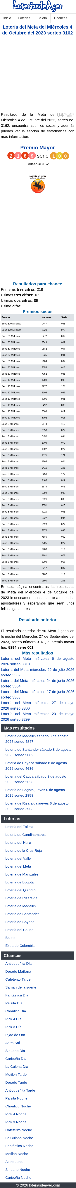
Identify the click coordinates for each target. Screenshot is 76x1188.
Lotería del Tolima (19, 827)
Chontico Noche (18, 1106)
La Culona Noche (19, 1138)
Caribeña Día (15, 1059)
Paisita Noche (16, 1098)
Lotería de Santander (22, 914)
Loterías (24, 18)
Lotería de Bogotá (19, 882)
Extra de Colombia (20, 946)
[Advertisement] (38, 74)
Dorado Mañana (18, 971)
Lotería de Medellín (20, 906)
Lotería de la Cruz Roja (23, 850)
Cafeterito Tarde (18, 979)
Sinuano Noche (17, 1170)
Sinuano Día (15, 1051)
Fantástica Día (16, 995)
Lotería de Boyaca (19, 922)
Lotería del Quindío (20, 890)
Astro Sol (12, 1043)
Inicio (7, 18)
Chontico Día (15, 1011)
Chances (60, 18)
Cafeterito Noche (18, 1130)
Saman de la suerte (20, 987)
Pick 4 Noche (16, 1114)
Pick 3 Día (13, 1027)
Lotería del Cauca (19, 930)
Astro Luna (14, 1162)
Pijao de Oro (15, 1035)
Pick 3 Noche (16, 1122)
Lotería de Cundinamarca (25, 835)
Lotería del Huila (18, 843)
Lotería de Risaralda (21, 898)
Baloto (42, 18)
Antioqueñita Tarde (20, 1090)
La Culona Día (16, 1067)
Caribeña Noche (18, 1178)
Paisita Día (14, 1003)
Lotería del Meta (18, 866)
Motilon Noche (16, 1154)
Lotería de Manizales (22, 874)
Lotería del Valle (18, 858)
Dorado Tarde (16, 1082)
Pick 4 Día (13, 1019)
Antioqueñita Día (18, 963)
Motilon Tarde (16, 1074)
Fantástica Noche (19, 1146)
